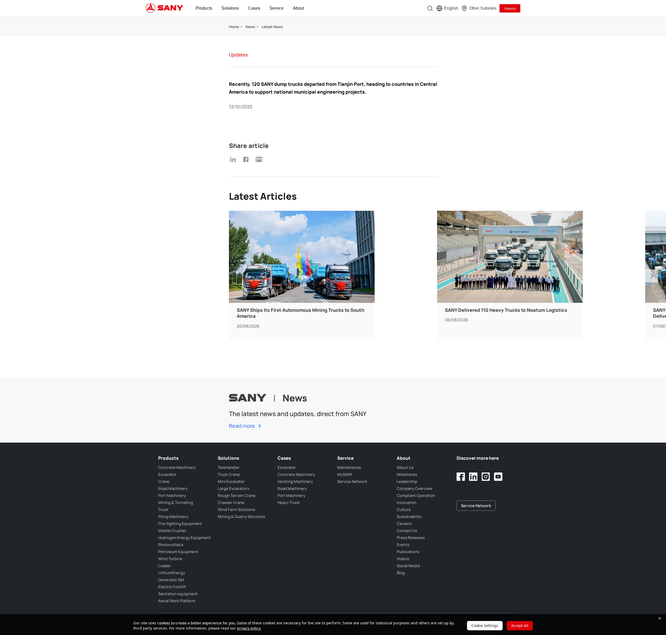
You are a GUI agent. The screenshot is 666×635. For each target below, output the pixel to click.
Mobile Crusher (172, 530)
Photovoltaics (170, 544)
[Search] (430, 8)
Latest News (272, 26)
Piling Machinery (173, 516)
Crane (163, 481)
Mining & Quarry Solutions (241, 516)
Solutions (230, 8)
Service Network (352, 481)
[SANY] (164, 8)
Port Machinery (172, 495)
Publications (408, 551)
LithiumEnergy (171, 572)
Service (277, 8)
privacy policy (248, 628)
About (298, 8)
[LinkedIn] (473, 476)
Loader (164, 565)
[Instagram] (486, 476)
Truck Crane (229, 474)
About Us (405, 467)
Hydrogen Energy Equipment (184, 537)
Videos (403, 558)
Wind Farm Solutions (236, 509)
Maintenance (349, 467)
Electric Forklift (172, 586)
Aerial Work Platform (176, 601)
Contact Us (407, 530)
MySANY (345, 474)
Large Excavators (233, 488)
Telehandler (229, 467)
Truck (163, 509)
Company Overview (414, 488)
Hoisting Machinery (295, 481)
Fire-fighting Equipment (180, 523)
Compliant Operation (416, 495)
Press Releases (411, 537)
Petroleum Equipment (178, 551)
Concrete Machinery (177, 467)
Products (204, 8)
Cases (254, 8)
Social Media (408, 565)
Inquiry (510, 8)
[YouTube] (498, 476)
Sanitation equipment (178, 594)
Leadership (407, 481)
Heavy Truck (289, 502)
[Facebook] (461, 476)
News (250, 26)
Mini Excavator (231, 481)
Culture (404, 509)
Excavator (167, 474)
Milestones (407, 474)
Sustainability (409, 516)
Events (403, 544)
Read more (242, 425)
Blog (401, 572)
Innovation (406, 502)
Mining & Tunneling (175, 502)
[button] (651, 275)
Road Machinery (173, 488)
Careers (404, 523)
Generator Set (171, 579)
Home (234, 26)
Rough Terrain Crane (236, 495)
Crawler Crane (231, 502)
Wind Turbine (170, 558)
